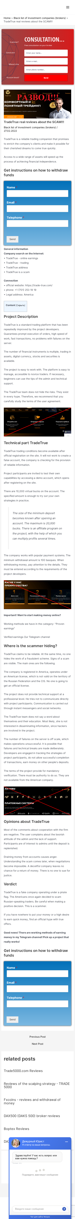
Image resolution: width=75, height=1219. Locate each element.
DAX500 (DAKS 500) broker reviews (32, 1116)
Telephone (15, 217)
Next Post (37, 1044)
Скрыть (20, 305)
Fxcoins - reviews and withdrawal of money (32, 1101)
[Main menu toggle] (68, 7)
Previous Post (37, 1037)
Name (12, 187)
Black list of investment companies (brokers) (30, 127)
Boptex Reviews (16, 1129)
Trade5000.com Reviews (23, 1071)
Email (12, 202)
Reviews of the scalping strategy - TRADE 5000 (37, 1085)
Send (12, 239)
